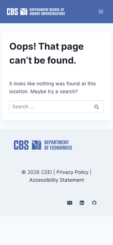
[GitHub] (94, 203)
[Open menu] (100, 11)
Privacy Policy (72, 172)
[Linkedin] (82, 203)
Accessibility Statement (56, 180)
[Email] (69, 203)
